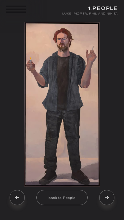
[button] (17, 197)
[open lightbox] (62, 104)
